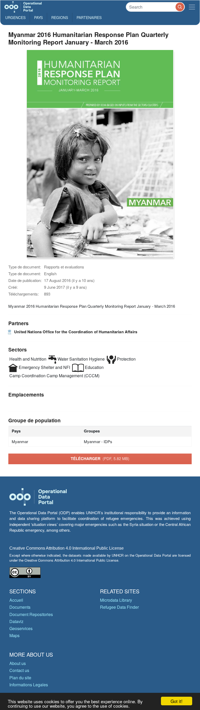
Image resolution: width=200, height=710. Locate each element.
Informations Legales (28, 685)
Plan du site (20, 678)
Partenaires (89, 17)
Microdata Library (116, 600)
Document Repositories (31, 614)
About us (17, 663)
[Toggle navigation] (192, 7)
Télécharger (100, 458)
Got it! (177, 701)
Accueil (16, 600)
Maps (14, 635)
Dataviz (16, 621)
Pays (38, 17)
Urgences (15, 17)
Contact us (19, 670)
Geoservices (21, 628)
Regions (59, 17)
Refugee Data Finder (119, 607)
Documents (19, 607)
